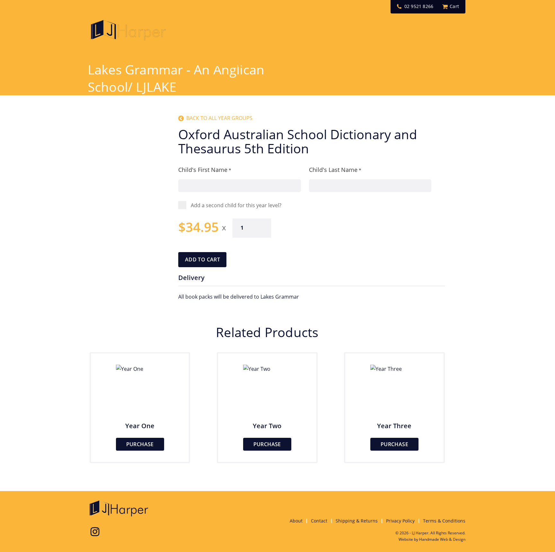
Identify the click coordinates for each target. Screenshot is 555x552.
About (296, 521)
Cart (454, 6)
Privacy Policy (400, 521)
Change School (230, 65)
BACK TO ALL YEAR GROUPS (219, 118)
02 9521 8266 (418, 6)
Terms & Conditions (444, 521)
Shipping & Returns (357, 521)
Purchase (140, 444)
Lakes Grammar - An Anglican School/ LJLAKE (176, 78)
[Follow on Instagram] (95, 532)
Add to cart (202, 259)
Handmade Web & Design (442, 539)
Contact (319, 521)
